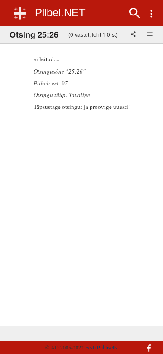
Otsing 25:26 (34, 34)
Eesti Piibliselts (101, 347)
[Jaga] (134, 35)
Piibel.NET (60, 12)
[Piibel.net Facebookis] (146, 343)
